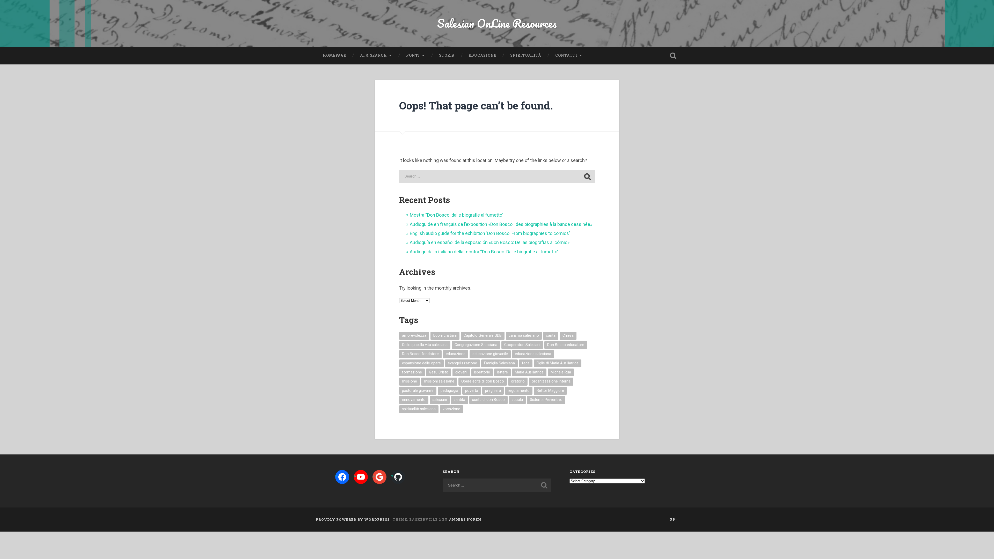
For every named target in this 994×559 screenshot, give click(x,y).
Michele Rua (561, 372)
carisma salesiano (524, 335)
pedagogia (449, 390)
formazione (412, 372)
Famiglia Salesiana (499, 363)
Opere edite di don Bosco (482, 381)
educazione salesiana (533, 354)
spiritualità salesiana (419, 409)
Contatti (566, 55)
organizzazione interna (551, 381)
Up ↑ (673, 519)
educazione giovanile (490, 354)
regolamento (519, 390)
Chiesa (568, 335)
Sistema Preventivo (546, 400)
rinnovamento (414, 400)
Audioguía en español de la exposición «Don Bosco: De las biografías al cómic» (489, 242)
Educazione (482, 55)
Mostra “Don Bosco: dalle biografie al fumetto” (456, 215)
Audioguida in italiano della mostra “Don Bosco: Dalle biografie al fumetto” (484, 251)
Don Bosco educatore (565, 345)
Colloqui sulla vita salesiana (425, 345)
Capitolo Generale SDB (483, 335)
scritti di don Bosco (488, 400)
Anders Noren (465, 519)
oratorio (518, 381)
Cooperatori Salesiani (522, 345)
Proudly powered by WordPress (353, 519)
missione (409, 381)
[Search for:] (497, 176)
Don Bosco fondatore (420, 354)
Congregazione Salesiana (476, 345)
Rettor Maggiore (550, 390)
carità (551, 335)
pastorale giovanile (418, 390)
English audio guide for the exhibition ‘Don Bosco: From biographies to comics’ (490, 233)
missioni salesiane (439, 381)
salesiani (440, 400)
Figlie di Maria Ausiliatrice (558, 363)
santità (459, 400)
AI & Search (373, 55)
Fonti (413, 55)
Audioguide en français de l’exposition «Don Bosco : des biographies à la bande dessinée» (501, 224)
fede (526, 363)
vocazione (451, 409)
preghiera (493, 390)
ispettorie (482, 372)
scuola (517, 400)
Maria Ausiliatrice (529, 372)
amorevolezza (414, 335)
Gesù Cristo (438, 372)
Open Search (673, 55)
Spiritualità (525, 55)
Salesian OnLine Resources (497, 23)
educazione (455, 354)
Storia (447, 55)
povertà (471, 390)
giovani (461, 372)
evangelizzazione (462, 363)
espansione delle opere (421, 363)
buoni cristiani (445, 335)
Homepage (334, 55)
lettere (502, 372)
